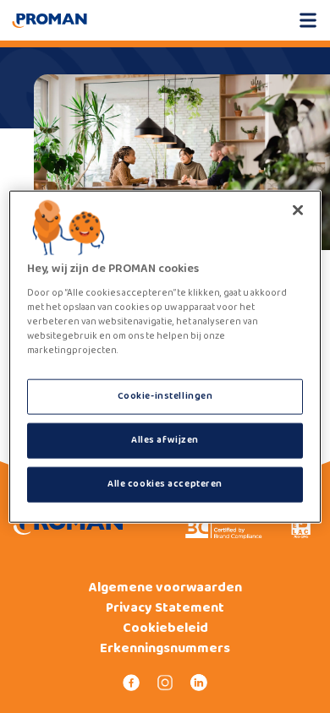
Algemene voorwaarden (165, 588)
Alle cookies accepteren (165, 483)
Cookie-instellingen (165, 396)
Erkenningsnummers (165, 649)
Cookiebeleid (165, 628)
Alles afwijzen (165, 439)
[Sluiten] (297, 210)
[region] (165, 357)
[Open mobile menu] (308, 20)
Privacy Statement (165, 608)
